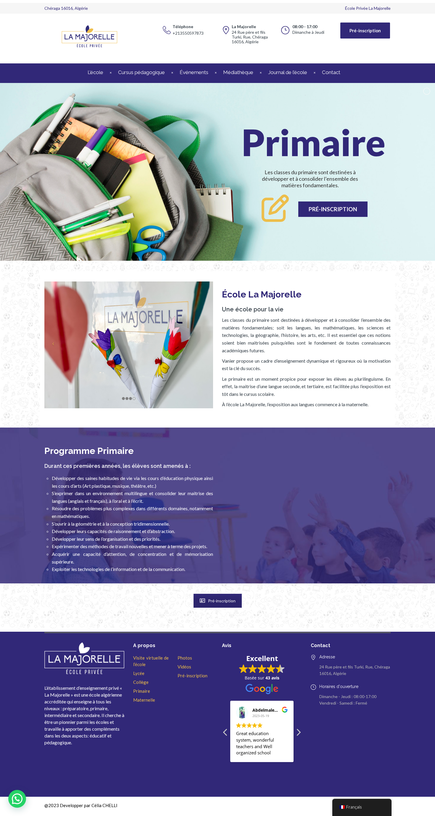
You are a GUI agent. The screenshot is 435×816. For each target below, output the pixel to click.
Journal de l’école (287, 72)
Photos (185, 657)
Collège (141, 682)
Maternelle (144, 700)
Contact (331, 72)
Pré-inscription (365, 30)
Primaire (141, 691)
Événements (194, 72)
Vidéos (184, 666)
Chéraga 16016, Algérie (66, 8)
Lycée (138, 673)
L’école (95, 72)
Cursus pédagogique (141, 72)
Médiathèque (238, 72)
